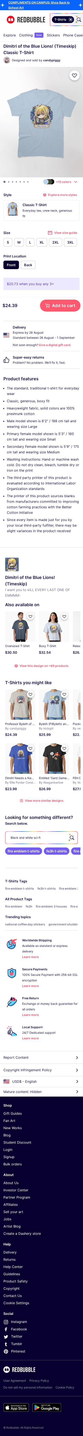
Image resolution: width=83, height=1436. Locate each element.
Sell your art (13, 1212)
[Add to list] (74, 75)
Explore (9, 35)
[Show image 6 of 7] (24, 181)
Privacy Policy (39, 1380)
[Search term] (78, 19)
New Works (12, 1128)
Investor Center (15, 1190)
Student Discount (17, 1142)
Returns (9, 1259)
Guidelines (11, 1274)
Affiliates (10, 1204)
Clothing (30, 35)
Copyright (11, 1288)
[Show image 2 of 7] (8, 181)
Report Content (16, 1057)
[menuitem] (9, 35)
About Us (11, 1183)
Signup (8, 1157)
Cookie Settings (16, 1303)
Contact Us (12, 1296)
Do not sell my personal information (27, 1387)
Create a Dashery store (22, 1233)
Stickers (53, 35)
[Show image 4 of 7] (16, 181)
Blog (7, 1135)
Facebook (19, 1329)
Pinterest (18, 1351)
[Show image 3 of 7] (12, 181)
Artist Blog (12, 1226)
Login (7, 1149)
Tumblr (16, 1344)
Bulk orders (12, 1164)
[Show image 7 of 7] (28, 181)
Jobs (7, 1219)
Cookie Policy (65, 1387)
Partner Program (16, 1197)
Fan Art (9, 1121)
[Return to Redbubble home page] (26, 20)
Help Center (13, 1267)
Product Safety (15, 1281)
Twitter (16, 1336)
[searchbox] (41, 838)
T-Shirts (11, 881)
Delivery (10, 1252)
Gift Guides (12, 1113)
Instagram (19, 1322)
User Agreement (14, 1380)
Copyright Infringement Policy (27, 1070)
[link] (23, 851)
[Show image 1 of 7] (4, 182)
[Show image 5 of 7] (20, 181)
